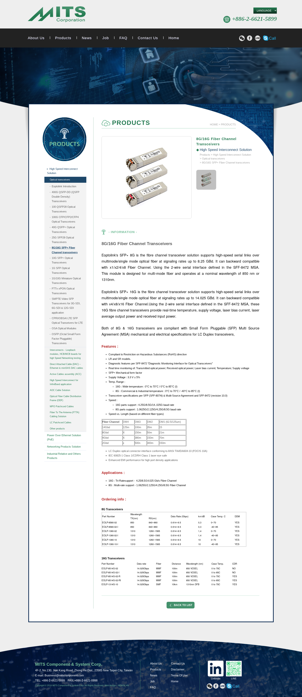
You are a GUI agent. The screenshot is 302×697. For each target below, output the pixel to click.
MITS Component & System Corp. (57, 14)
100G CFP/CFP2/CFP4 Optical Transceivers (65, 219)
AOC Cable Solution (60, 390)
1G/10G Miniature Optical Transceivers (66, 280)
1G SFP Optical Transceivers (61, 270)
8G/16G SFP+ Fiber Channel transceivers (65, 250)
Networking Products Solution (64, 446)
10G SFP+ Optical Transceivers (62, 260)
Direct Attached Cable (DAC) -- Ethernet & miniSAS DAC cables (66, 366)
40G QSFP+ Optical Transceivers (63, 229)
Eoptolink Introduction (64, 186)
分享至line (257, 38)
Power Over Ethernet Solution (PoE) (64, 437)
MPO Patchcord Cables (62, 406)
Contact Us (148, 38)
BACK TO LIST (183, 605)
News (87, 38)
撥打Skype (269, 38)
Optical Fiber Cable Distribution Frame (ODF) (65, 398)
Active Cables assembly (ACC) (65, 374)
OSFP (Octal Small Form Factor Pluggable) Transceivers (66, 339)
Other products (57, 428)
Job (105, 38)
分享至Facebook (249, 38)
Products (63, 38)
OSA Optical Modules (64, 328)
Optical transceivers (60, 179)
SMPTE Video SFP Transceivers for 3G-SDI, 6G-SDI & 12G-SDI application (66, 305)
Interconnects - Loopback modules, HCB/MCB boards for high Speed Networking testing (65, 354)
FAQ (123, 38)
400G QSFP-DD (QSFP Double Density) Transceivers (65, 197)
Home (173, 38)
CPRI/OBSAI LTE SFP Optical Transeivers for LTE (67, 320)
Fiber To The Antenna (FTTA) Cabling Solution (64, 414)
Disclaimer (177, 669)
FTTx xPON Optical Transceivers (63, 291)
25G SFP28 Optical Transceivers (63, 240)
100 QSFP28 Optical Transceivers (63, 209)
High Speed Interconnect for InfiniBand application (64, 382)
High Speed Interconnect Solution (62, 171)
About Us (36, 38)
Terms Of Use (179, 675)
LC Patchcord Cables (60, 422)
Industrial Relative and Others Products (64, 455)
